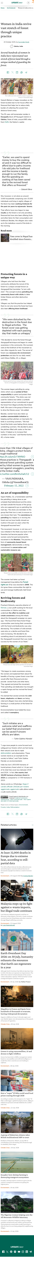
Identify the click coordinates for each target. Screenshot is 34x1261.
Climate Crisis (5, 1024)
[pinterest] (11, 1252)
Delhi (7, 122)
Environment (23, 805)
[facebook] (3, 1252)
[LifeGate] (17, 2)
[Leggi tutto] (32, 825)
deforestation (6, 753)
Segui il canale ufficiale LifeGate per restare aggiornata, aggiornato (15, 786)
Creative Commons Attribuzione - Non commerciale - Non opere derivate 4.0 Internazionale (16, 799)
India (8, 807)
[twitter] (7, 1252)
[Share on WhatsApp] (21, 72)
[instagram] (23, 1252)
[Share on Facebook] (8, 72)
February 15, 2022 (14, 485)
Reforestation (14, 807)
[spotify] (15, 1252)
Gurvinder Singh (23, 42)
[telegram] (30, 1252)
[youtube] (19, 1252)
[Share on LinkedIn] (17, 72)
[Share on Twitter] (12, 72)
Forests (3, 807)
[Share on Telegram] (26, 72)
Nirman (4, 608)
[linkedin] (27, 1252)
